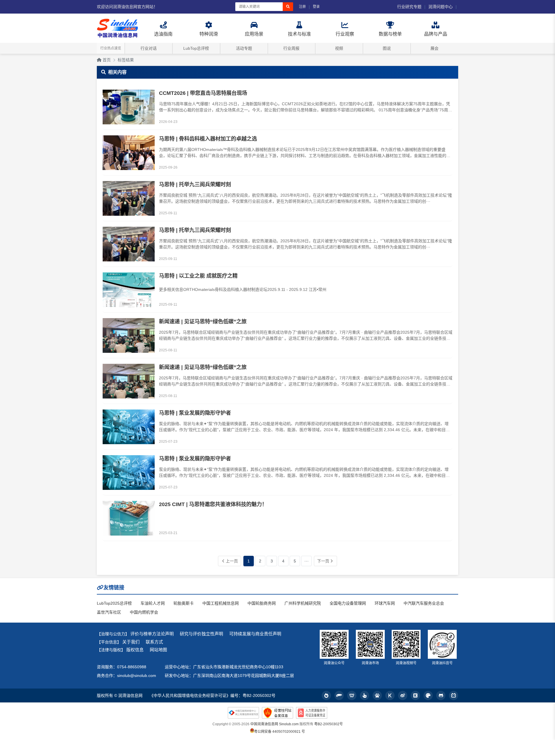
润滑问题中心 (440, 6)
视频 (339, 48)
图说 (387, 48)
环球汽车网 (385, 603)
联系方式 (154, 641)
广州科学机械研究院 (302, 603)
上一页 (232, 561)
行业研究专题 (409, 6)
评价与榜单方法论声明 (152, 633)
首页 (106, 60)
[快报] (390, 695)
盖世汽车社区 (109, 612)
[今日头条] (326, 695)
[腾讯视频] (440, 695)
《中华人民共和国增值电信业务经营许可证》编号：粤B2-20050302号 (212, 695)
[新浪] (402, 695)
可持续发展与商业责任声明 (255, 633)
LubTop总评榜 (196, 48)
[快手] (415, 695)
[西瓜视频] (428, 695)
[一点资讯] (364, 695)
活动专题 (244, 48)
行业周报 (291, 48)
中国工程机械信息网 (220, 603)
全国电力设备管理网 (348, 603)
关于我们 (131, 641)
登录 (316, 7)
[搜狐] (339, 695)
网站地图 (158, 649)
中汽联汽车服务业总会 (424, 603)
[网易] (351, 695)
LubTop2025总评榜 (114, 603)
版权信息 (135, 649)
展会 (434, 48)
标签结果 (126, 60)
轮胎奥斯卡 (183, 603)
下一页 (323, 561)
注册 (302, 7)
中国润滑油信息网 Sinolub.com (274, 724)
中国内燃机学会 (144, 612)
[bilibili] (453, 695)
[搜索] (288, 6)
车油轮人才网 (152, 603)
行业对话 (148, 48)
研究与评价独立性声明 (201, 633)
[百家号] (377, 695)
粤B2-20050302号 (328, 724)
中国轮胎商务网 (261, 603)
